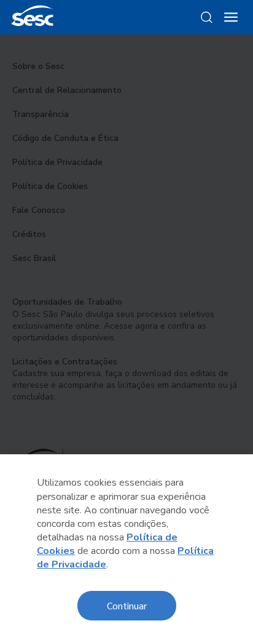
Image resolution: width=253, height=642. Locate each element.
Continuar (127, 605)
